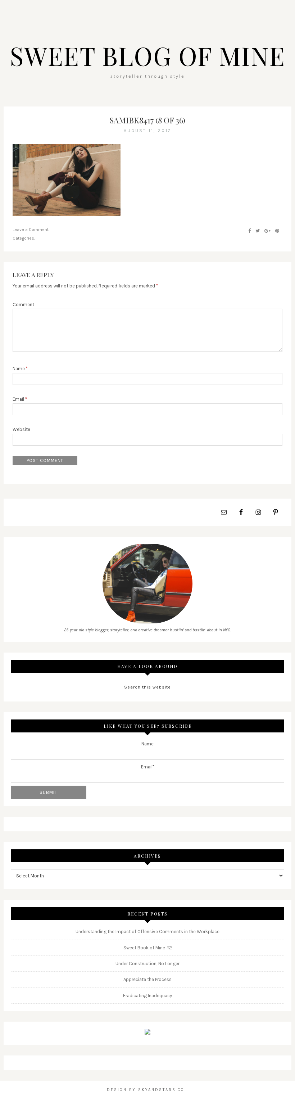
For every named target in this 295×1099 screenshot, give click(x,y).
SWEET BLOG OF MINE (147, 55)
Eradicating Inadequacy (147, 995)
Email (20, 399)
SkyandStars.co (161, 1089)
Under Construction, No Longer (147, 963)
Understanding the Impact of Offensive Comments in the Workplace (147, 931)
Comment (23, 304)
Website (21, 429)
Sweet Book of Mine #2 (147, 947)
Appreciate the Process (147, 979)
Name (20, 368)
